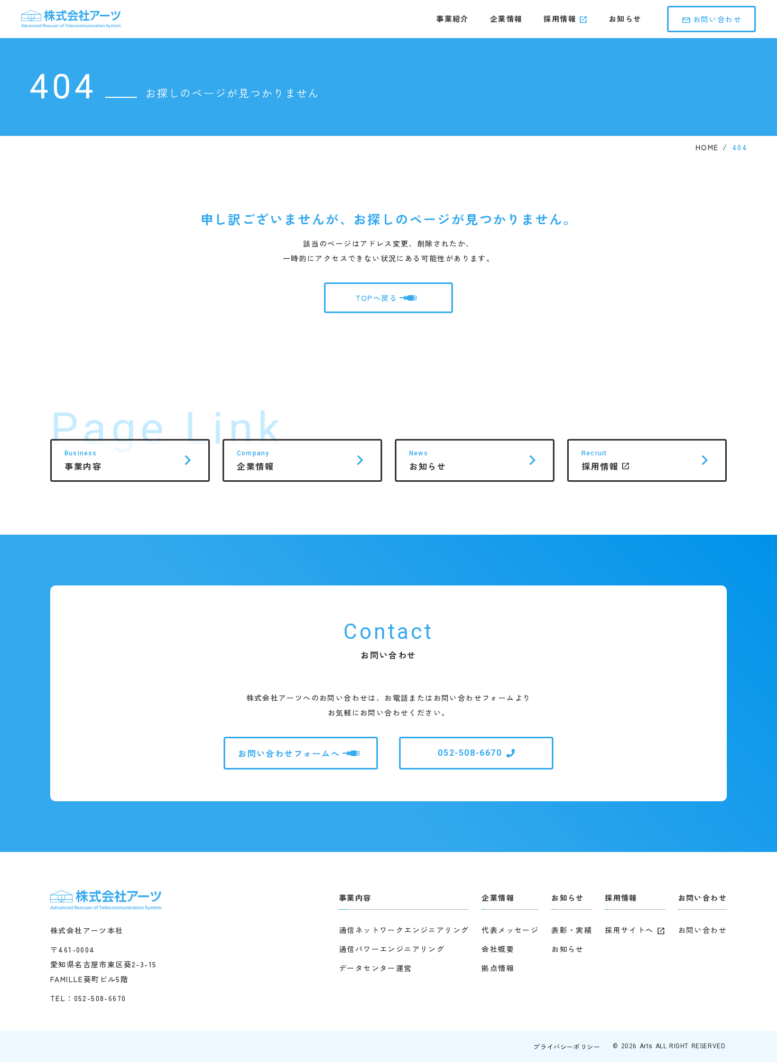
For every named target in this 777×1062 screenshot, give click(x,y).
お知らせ (625, 19)
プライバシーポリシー (566, 1046)
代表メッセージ (510, 929)
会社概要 (498, 949)
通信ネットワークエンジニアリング (404, 929)
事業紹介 (452, 19)
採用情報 (559, 19)
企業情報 (506, 19)
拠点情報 (498, 968)
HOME (707, 147)
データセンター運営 (375, 968)
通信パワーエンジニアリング (392, 949)
